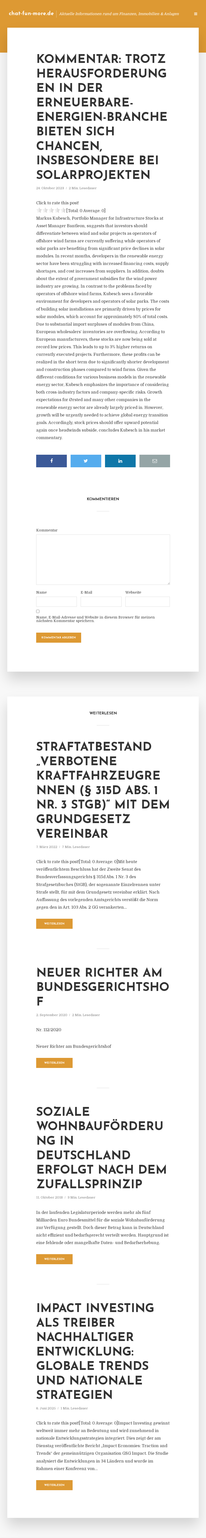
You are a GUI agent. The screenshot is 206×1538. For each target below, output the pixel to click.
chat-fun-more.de (31, 13)
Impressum (149, 13)
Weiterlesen (54, 923)
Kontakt (125, 13)
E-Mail (86, 592)
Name (41, 592)
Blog (106, 13)
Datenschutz (176, 13)
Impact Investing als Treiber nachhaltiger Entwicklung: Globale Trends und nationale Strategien (95, 1352)
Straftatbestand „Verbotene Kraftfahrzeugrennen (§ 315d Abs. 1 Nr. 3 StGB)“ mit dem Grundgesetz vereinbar (103, 791)
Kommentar (47, 530)
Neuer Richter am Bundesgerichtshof (102, 988)
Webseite (133, 592)
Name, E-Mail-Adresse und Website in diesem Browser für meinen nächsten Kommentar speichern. (95, 619)
